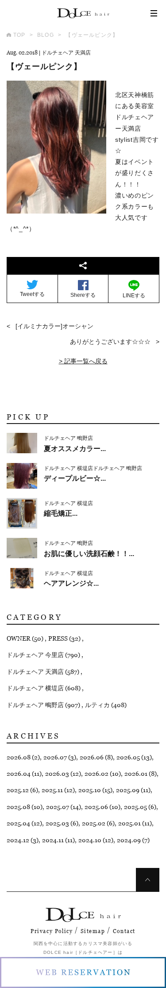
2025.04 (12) (24, 823)
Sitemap (93, 931)
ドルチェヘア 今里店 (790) (44, 654)
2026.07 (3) (59, 757)
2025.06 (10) (102, 806)
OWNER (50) (26, 638)
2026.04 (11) (24, 773)
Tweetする (32, 294)
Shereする (83, 295)
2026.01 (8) (140, 773)
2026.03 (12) (63, 773)
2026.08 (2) (23, 757)
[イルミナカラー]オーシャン (54, 326)
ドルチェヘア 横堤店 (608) (44, 688)
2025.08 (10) (24, 806)
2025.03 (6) (62, 823)
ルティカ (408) (106, 704)
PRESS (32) (65, 638)
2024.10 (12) (95, 840)
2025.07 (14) (63, 806)
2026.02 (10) (103, 773)
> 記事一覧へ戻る (83, 361)
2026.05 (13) (134, 757)
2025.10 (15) (95, 790)
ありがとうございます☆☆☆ (110, 341)
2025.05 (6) (140, 806)
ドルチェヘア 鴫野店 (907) (44, 704)
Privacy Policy (52, 931)
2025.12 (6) (22, 790)
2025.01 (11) (135, 823)
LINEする (134, 295)
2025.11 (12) (58, 790)
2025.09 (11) (133, 790)
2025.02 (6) (98, 823)
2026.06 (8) (96, 757)
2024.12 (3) (23, 840)
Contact (124, 931)
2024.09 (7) (133, 840)
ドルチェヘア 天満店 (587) (44, 671)
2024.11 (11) (58, 840)
